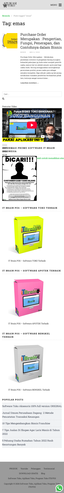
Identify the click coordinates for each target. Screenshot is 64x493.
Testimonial (49, 468)
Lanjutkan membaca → (29, 83)
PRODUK (13, 468)
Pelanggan (36, 468)
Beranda (6, 15)
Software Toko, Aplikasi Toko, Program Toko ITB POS (32, 478)
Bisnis (23, 52)
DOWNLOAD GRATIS (28, 473)
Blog (43, 473)
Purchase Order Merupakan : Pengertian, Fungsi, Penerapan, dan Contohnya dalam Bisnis (41, 41)
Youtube (24, 468)
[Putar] (4, 145)
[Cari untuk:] (32, 94)
